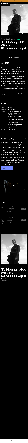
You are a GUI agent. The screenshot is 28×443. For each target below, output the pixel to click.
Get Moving (5, 168)
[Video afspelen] (14, 185)
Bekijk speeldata (15, 57)
